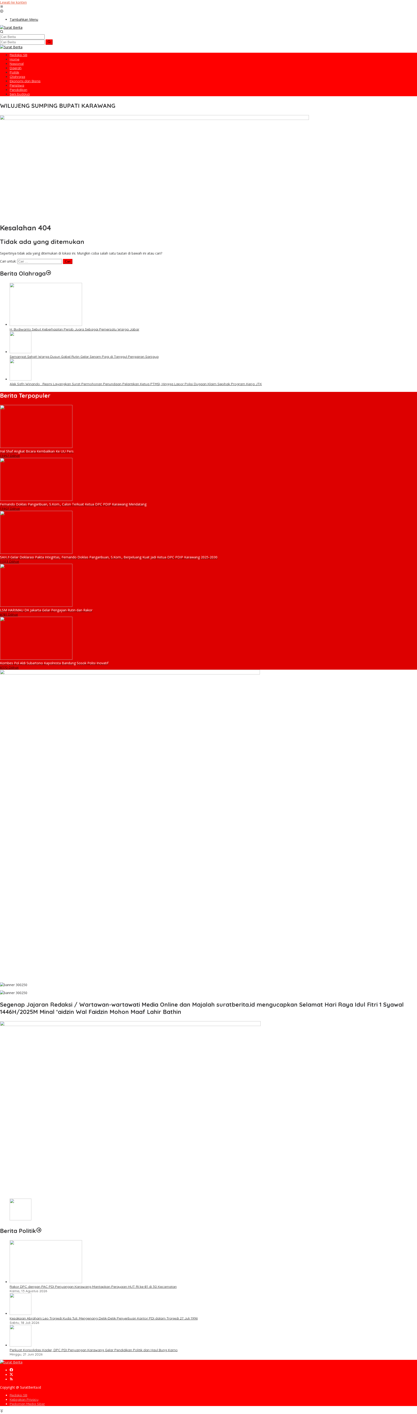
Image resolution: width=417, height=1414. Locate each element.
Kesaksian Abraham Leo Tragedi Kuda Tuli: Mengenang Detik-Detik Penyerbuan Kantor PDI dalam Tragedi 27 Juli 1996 (104, 1318)
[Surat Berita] (11, 27)
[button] (49, 42)
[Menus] (1, 7)
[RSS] (11, 1379)
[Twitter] (11, 1374)
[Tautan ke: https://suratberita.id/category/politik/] (39, 1230)
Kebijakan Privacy (24, 1399)
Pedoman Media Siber (27, 1404)
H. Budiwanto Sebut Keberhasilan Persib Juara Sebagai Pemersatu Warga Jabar (74, 329)
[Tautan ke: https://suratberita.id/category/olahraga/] (48, 273)
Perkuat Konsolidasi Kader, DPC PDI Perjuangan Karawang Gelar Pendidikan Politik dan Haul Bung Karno (94, 1350)
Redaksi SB (18, 1395)
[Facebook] (11, 1370)
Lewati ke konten (13, 2)
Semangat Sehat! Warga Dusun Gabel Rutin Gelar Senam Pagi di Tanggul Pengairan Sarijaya (84, 356)
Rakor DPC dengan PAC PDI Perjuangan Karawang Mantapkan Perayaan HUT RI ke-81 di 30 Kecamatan (93, 1286)
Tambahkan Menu (24, 19)
